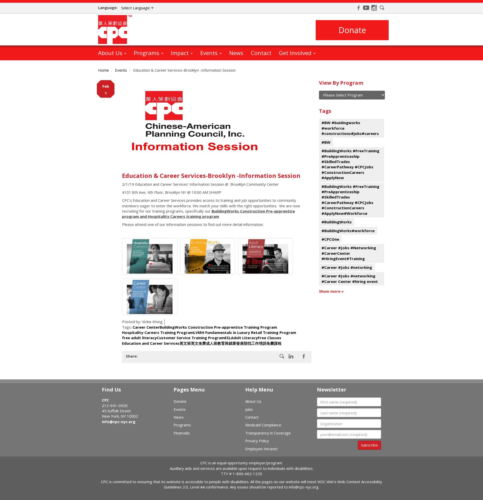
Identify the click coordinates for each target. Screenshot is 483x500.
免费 (202, 343)
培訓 (262, 343)
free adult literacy (139, 337)
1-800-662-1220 (247, 473)
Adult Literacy (244, 337)
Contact (261, 53)
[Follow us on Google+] (291, 356)
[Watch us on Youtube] (366, 8)
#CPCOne (330, 239)
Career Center (146, 327)
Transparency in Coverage (268, 432)
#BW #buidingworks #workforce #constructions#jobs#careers (350, 128)
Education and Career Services (151, 343)
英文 (194, 343)
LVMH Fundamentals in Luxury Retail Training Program (244, 332)
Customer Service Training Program (191, 337)
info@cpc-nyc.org (118, 421)
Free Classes (269, 337)
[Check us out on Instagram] (374, 8)
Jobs (249, 409)
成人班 (211, 343)
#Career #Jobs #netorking (346, 267)
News (236, 53)
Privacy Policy (257, 440)
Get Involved (296, 53)
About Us (111, 53)
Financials (182, 432)
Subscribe (369, 444)
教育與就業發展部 (232, 343)
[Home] (117, 29)
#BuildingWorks (336, 221)
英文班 (185, 343)
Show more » (331, 291)
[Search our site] (382, 8)
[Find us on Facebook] (358, 8)
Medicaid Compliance (263, 424)
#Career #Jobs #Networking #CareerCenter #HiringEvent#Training (348, 253)
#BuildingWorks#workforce (348, 230)
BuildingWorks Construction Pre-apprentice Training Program (218, 327)
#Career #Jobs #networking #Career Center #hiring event (349, 278)
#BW (326, 142)
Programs (147, 53)
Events (209, 53)
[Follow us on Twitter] (303, 356)
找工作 (253, 343)
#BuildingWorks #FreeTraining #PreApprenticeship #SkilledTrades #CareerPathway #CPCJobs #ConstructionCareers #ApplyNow (350, 164)
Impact (180, 53)
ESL (228, 337)
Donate (352, 30)
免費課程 (273, 343)
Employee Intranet (261, 448)
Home (103, 70)
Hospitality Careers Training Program (157, 332)
